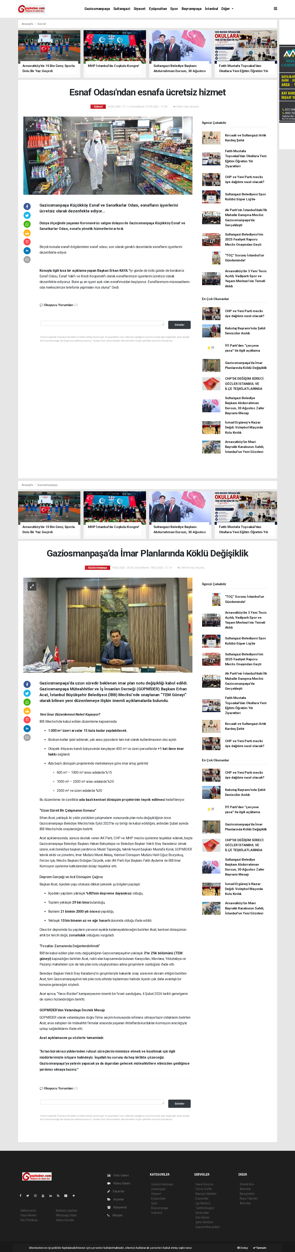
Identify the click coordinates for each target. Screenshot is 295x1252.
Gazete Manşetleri (207, 1227)
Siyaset (140, 9)
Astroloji (245, 1203)
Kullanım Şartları (66, 1210)
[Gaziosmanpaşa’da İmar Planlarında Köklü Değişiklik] (107, 625)
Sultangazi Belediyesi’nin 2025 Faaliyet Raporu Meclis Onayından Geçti (244, 239)
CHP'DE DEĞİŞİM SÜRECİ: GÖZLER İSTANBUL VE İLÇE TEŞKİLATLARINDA (244, 384)
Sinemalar (202, 1212)
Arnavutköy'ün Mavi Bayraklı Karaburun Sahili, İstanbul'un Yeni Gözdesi (244, 447)
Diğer (226, 9)
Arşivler (118, 1199)
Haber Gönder (65, 1220)
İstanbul (211, 9)
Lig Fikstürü (202, 1203)
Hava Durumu (204, 1184)
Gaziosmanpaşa (97, 9)
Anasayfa (28, 23)
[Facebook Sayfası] (22, 1195)
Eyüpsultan (158, 9)
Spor (174, 9)
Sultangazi (121, 9)
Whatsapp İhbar (66, 1215)
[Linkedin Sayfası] (52, 1195)
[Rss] (60, 1195)
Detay (244, 1247)
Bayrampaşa (191, 9)
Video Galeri (121, 1183)
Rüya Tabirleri (249, 1198)
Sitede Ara (247, 1184)
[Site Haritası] (67, 1195)
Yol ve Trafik (203, 1189)
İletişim (117, 1215)
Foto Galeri (121, 1175)
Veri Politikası (29, 1220)
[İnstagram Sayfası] (37, 1195)
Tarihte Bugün (204, 1208)
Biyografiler (247, 1193)
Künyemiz (120, 1207)
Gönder (179, 324)
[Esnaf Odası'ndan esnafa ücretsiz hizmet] (107, 155)
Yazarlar (118, 1191)
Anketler (245, 1189)
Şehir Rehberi (204, 1222)
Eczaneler (202, 1198)
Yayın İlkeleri (28, 1215)
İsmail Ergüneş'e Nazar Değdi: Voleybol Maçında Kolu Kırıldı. (244, 427)
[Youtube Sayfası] (45, 1195)
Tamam (261, 1247)
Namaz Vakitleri (205, 1193)
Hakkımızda (28, 1210)
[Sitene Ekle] (75, 1195)
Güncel (41, 23)
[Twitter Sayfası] (29, 1195)
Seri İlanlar (202, 1217)
